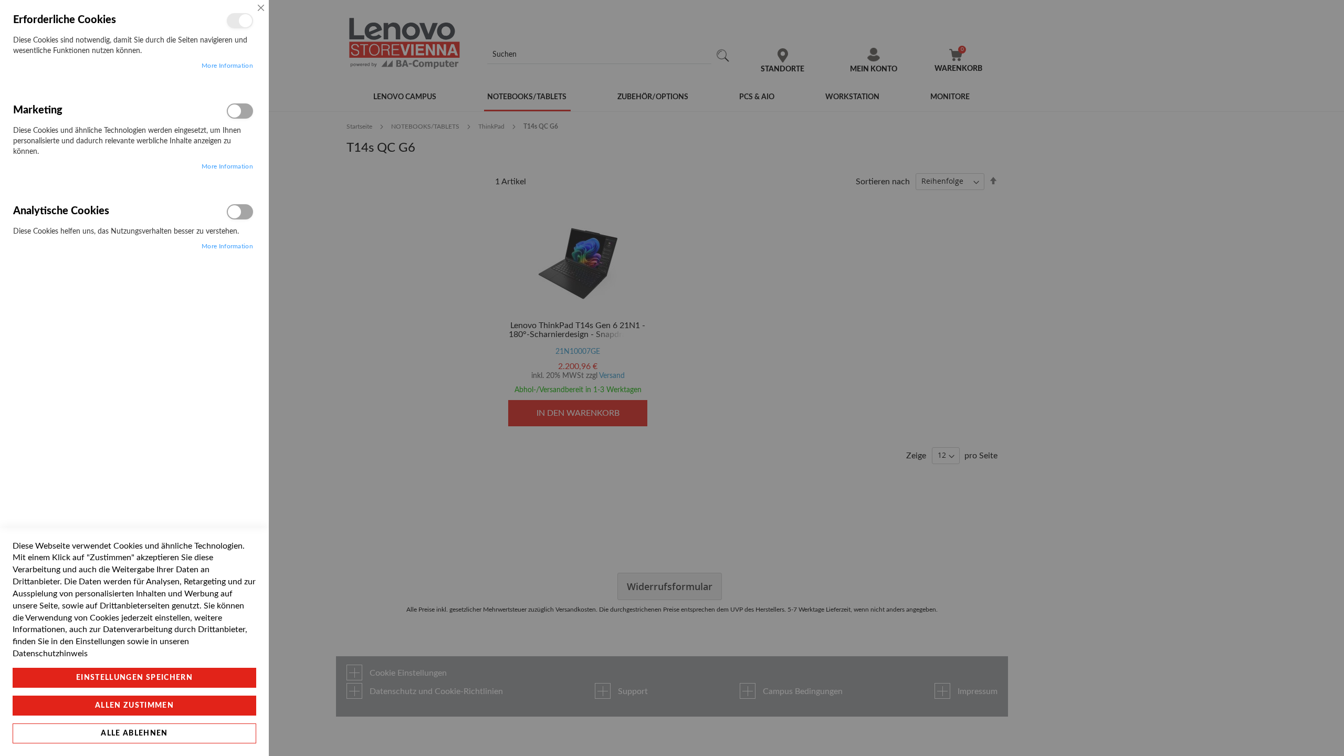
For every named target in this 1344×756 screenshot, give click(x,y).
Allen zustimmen (134, 705)
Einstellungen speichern (134, 677)
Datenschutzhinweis (50, 653)
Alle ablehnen (134, 733)
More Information (227, 65)
